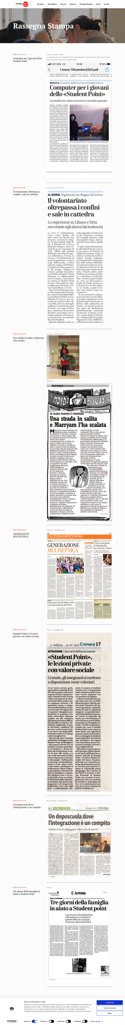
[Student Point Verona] (22, 4)
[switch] (51, 1021)
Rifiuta (110, 1013)
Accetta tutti (110, 1002)
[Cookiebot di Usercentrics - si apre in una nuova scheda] (12, 1021)
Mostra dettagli (96, 1021)
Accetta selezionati (110, 1008)
